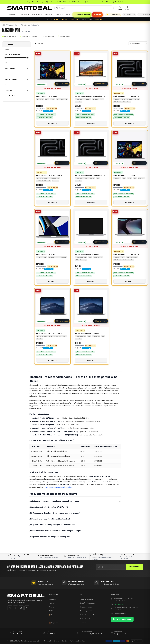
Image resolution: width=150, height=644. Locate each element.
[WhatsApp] (26, 608)
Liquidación (53, 619)
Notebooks (12, 14)
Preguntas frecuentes (87, 599)
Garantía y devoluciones (87, 603)
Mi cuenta (83, 623)
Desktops (58, 14)
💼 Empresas (53, 623)
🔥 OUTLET (97, 14)
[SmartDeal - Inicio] (25, 595)
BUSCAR (57, 8)
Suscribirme (134, 567)
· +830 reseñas (114, 14)
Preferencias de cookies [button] (77, 641)
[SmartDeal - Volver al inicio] (29, 8)
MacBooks (24, 14)
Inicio (3, 25)
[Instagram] (9, 608)
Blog (67, 14)
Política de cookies (86, 619)
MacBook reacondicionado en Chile (59, 487)
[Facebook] (15, 608)
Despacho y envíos (86, 607)
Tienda (9, 25)
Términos (56, 641)
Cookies (64, 641)
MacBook (52, 603)
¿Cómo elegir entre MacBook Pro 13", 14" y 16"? (48, 507)
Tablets (47, 14)
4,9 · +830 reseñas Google (36, 2)
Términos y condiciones (87, 611)
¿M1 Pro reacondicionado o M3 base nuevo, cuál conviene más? (54, 513)
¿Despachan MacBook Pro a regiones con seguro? (49, 537)
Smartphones (36, 14)
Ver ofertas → (99, 19)
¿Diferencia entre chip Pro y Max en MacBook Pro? (49, 519)
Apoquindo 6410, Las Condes (73, 2)
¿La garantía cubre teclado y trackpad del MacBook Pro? (52, 525)
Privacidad (47, 641)
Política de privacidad (87, 615)
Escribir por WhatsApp (124, 619)
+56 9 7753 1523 (119, 604)
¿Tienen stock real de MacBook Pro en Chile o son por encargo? (55, 531)
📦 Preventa (53, 615)
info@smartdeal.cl (120, 613)
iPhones (51, 607)
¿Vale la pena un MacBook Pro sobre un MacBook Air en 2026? (54, 501)
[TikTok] (21, 608)
